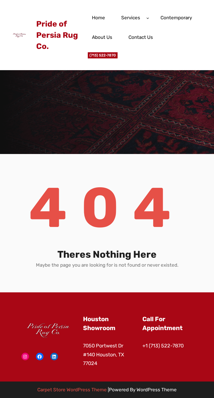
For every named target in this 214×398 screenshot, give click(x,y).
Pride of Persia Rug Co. (57, 35)
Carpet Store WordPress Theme (72, 389)
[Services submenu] (147, 17)
